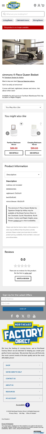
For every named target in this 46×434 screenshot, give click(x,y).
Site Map (21, 413)
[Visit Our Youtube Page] (34, 316)
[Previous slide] (7, 133)
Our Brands (6, 419)
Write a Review (23, 278)
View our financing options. (26, 81)
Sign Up (23, 309)
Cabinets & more (23, 20)
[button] (3, 6)
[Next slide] (38, 133)
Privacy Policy (13, 413)
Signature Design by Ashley (14, 77)
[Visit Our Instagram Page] (29, 316)
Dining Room (38, 20)
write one (28, 273)
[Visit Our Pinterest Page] (18, 316)
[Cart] (42, 5)
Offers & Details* (31, 413)
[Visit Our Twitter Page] (23, 316)
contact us (17, 221)
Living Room (7, 20)
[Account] (39, 5)
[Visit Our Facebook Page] (12, 316)
